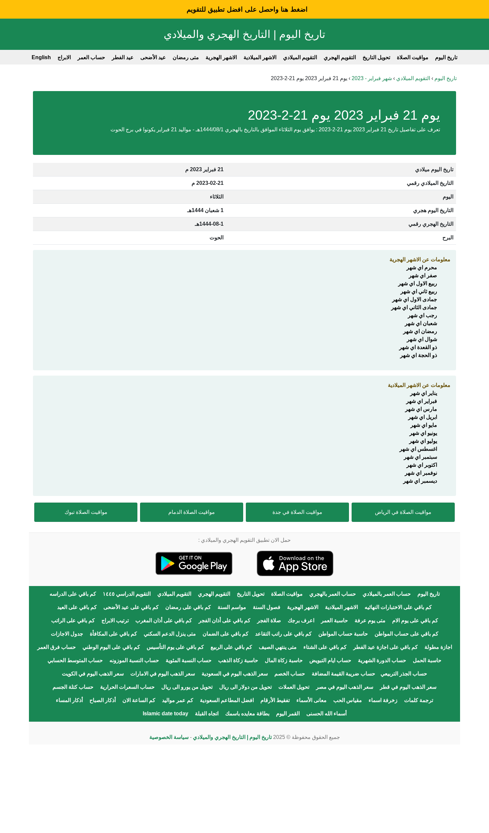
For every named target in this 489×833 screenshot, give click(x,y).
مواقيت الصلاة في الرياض (403, 512)
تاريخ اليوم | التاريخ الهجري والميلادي (244, 34)
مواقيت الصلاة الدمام (191, 512)
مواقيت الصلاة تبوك (86, 512)
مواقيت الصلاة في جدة (297, 512)
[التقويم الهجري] (295, 563)
